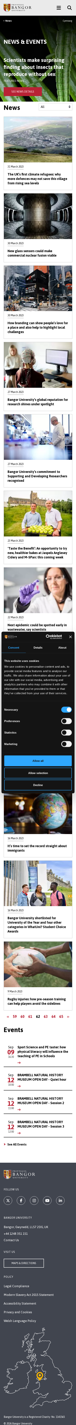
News (8, 20)
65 (62, 1016)
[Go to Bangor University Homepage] (17, 8)
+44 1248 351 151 (16, 1233)
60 (23, 1016)
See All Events (17, 1144)
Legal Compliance (16, 1286)
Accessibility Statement (20, 1303)
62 (39, 1017)
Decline (38, 785)
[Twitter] (8, 1200)
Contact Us (11, 1240)
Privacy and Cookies (18, 1312)
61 (31, 1016)
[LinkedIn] (60, 1200)
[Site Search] (68, 7)
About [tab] (62, 647)
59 (16, 1016)
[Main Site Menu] (59, 7)
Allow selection (38, 772)
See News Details (22, 91)
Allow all (38, 760)
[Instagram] (34, 1200)
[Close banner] (70, 636)
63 (47, 1016)
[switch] (66, 721)
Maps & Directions (23, 1263)
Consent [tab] (13, 647)
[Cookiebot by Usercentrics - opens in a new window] (47, 637)
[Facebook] (21, 1200)
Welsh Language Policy (20, 1321)
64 (54, 1016)
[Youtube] (47, 1200)
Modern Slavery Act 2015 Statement (29, 1295)
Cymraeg (67, 21)
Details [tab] (38, 647)
